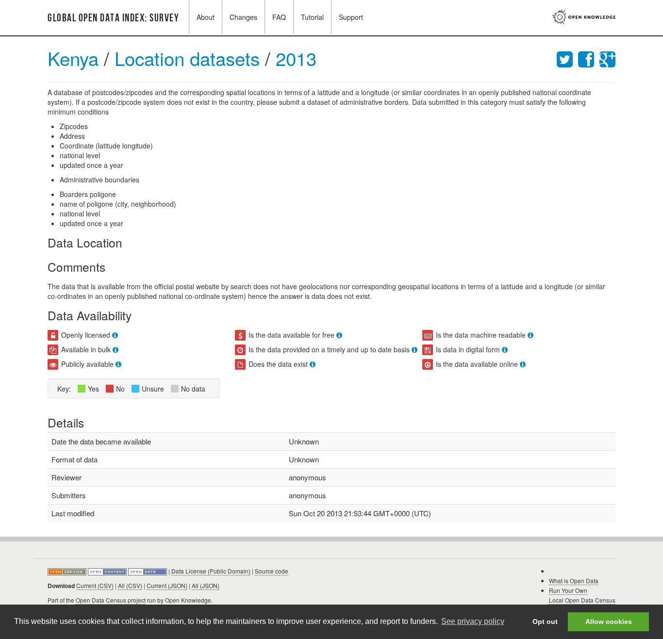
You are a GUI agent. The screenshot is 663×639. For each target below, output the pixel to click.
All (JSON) (205, 585)
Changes (243, 17)
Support (351, 17)
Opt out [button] (545, 621)
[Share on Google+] (607, 58)
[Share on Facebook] (588, 58)
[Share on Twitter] (567, 58)
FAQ (279, 17)
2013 (296, 58)
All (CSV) (130, 585)
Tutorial (312, 17)
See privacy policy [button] (472, 621)
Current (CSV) (95, 585)
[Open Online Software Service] (68, 571)
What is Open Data (573, 580)
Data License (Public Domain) (210, 571)
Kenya (73, 58)
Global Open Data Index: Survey (113, 18)
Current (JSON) (167, 585)
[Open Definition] (108, 571)
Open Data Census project (111, 600)
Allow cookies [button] (608, 621)
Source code (271, 571)
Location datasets (190, 58)
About (206, 17)
